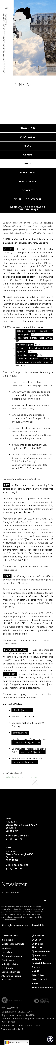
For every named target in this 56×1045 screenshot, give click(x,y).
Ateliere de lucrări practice (11, 978)
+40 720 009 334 (17, 835)
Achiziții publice (9, 964)
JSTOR (38, 939)
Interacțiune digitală (26, 355)
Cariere (36, 967)
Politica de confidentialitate (10, 970)
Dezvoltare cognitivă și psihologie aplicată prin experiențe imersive (34, 360)
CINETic (8, 249)
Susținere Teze (9, 935)
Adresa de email (10, 892)
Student (39, 935)
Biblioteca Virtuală (39, 957)
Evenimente (7, 960)
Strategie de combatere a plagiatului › (22, 925)
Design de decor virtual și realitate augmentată (34, 350)
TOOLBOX (9, 674)
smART (35, 971)
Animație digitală (25, 345)
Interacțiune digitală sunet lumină (34, 338)
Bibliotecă (7, 939)
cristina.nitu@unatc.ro (24, 762)
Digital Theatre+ (37, 945)
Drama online (42, 951)
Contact (6, 948)
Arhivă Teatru (39, 975)
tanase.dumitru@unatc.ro (26, 742)
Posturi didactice (41, 963)
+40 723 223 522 (17, 865)
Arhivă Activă (39, 979)
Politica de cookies (11, 956)
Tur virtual (6, 952)
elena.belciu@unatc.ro (32, 752)
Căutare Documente (12, 943)
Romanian (14, 1042)
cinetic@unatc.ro (22, 710)
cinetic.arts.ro (20, 732)
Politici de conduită (42, 987)
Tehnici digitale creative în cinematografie (34, 333)
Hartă (35, 983)
